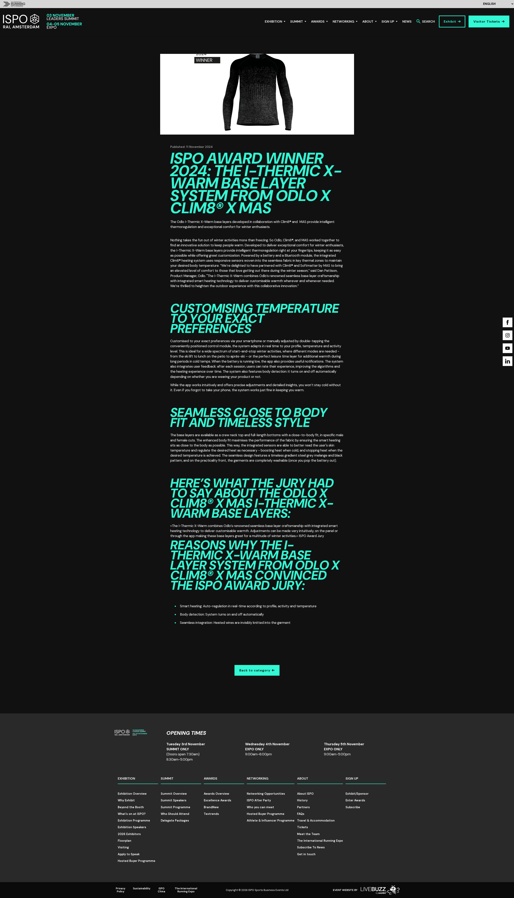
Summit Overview (174, 794)
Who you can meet (260, 807)
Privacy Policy (120, 890)
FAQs (300, 814)
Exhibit (450, 21)
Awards (318, 21)
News (407, 21)
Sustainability (141, 888)
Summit (296, 21)
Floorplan (124, 841)
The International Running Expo (320, 841)
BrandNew (211, 807)
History (302, 800)
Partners (303, 807)
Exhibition (273, 21)
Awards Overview (216, 794)
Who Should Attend (175, 814)
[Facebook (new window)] (507, 322)
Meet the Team (308, 834)
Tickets (302, 827)
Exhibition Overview (132, 794)
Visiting (123, 847)
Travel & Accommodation (316, 820)
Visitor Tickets (486, 21)
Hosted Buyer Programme (136, 861)
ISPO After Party (259, 800)
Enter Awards (355, 800)
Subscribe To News (311, 847)
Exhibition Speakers (132, 827)
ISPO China (161, 890)
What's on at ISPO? (132, 814)
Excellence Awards (217, 800)
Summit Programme (175, 807)
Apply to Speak (129, 854)
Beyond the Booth (131, 807)
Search (428, 21)
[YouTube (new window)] (507, 348)
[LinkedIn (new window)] (507, 361)
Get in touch (306, 854)
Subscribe (353, 807)
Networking (343, 21)
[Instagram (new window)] (507, 335)
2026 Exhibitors (129, 834)
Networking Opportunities (266, 794)
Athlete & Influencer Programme (270, 820)
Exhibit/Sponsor (357, 794)
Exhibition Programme (134, 820)
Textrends (211, 814)
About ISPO (305, 794)
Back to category (254, 670)
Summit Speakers (173, 800)
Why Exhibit (126, 800)
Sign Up (388, 21)
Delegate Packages (175, 820)
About (367, 21)
